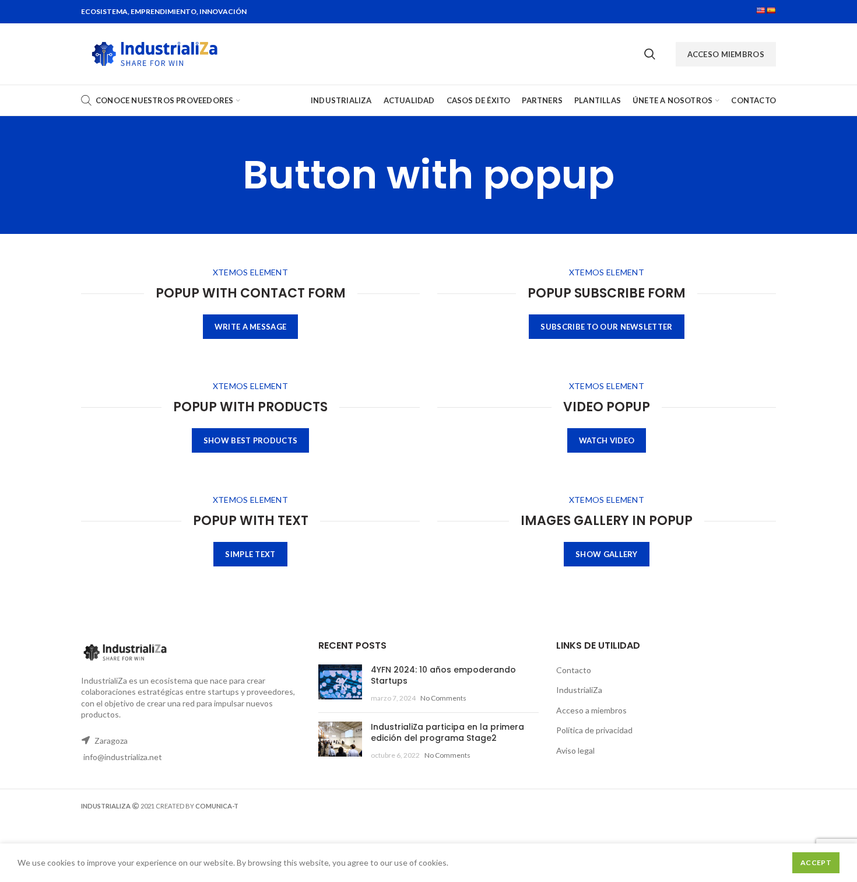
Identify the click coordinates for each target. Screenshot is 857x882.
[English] (760, 10)
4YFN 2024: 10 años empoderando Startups (443, 675)
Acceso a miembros (591, 710)
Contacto (573, 670)
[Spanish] (771, 10)
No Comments (443, 698)
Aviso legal (575, 750)
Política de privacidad (594, 730)
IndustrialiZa (579, 690)
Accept (815, 862)
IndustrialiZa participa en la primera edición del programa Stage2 (447, 732)
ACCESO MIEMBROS (726, 54)
